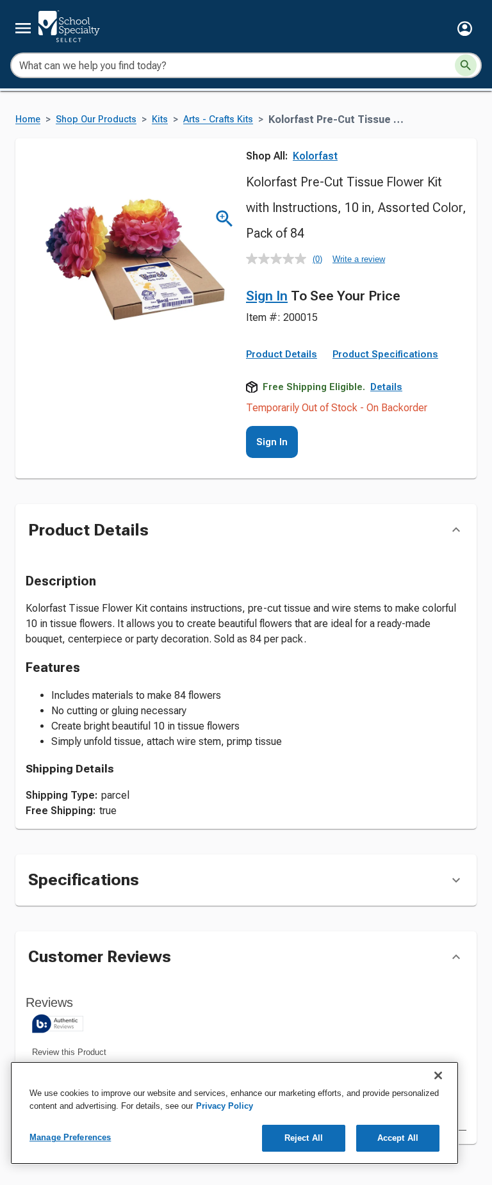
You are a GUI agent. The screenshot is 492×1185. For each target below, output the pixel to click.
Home (27, 119)
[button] (464, 28)
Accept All (397, 1138)
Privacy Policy (224, 1106)
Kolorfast (315, 156)
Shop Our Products (96, 119)
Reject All (303, 1138)
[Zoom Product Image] (224, 219)
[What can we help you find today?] (466, 65)
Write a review (358, 259)
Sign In (267, 296)
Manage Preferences (70, 1137)
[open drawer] (23, 28)
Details (386, 387)
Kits (160, 119)
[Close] (438, 1075)
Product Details (281, 354)
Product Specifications (385, 354)
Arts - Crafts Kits (218, 119)
